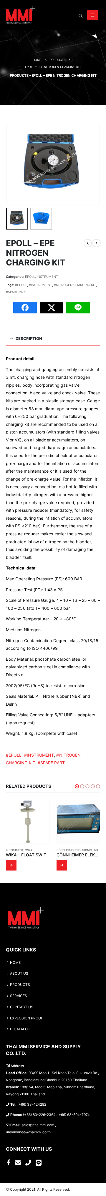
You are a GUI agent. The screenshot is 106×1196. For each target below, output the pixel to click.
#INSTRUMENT (40, 285)
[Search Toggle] (80, 15)
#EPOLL (21, 285)
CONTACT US (21, 1007)
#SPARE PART (16, 292)
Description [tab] (29, 338)
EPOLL (30, 277)
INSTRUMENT (47, 277)
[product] (27, 821)
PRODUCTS (20, 985)
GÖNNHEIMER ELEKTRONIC (74, 850)
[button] (77, 786)
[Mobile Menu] (92, 15)
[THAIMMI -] (20, 15)
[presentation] (13, 164)
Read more (11, 865)
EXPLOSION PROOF (26, 1018)
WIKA (28, 850)
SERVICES (18, 996)
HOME (15, 963)
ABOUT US (19, 973)
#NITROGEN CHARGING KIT (75, 285)
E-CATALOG (20, 1029)
